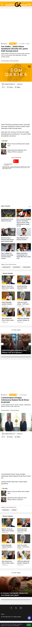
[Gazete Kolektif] (18, 4)
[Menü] (2, 4)
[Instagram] (21, 608)
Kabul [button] (29, 625)
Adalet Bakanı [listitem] (16, 267)
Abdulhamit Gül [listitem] (6, 267)
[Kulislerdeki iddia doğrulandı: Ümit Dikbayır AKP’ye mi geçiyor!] (16, 151)
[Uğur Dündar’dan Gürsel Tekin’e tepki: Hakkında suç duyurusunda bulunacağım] (8, 315)
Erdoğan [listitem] (13, 509)
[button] (2, 8)
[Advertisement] (16, 25)
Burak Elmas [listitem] (5, 509)
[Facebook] (11, 608)
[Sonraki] (30, 344)
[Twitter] (16, 608)
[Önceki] (2, 344)
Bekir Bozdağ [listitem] (26, 267)
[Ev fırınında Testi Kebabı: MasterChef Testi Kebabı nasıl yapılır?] (16, 587)
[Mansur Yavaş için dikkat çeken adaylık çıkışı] (16, 145)
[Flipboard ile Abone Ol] (19, 84)
